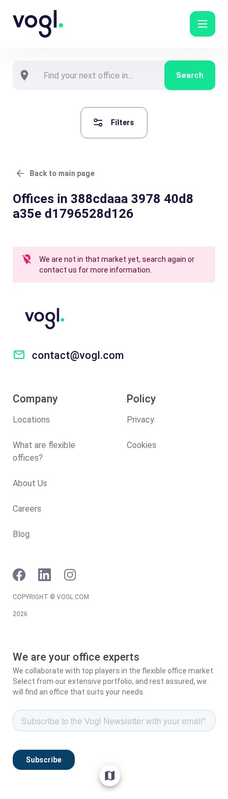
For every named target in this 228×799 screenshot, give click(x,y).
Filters (122, 122)
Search (190, 75)
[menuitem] (109, 775)
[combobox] (100, 75)
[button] (202, 24)
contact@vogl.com (78, 355)
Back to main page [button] (62, 173)
